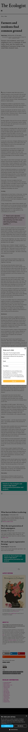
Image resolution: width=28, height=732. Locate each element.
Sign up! (14, 381)
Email (4, 361)
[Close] (25, 348)
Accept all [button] (7, 726)
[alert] (14, 723)
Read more (9, 723)
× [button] (26, 716)
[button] (14, 729)
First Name (5, 365)
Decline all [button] (20, 726)
